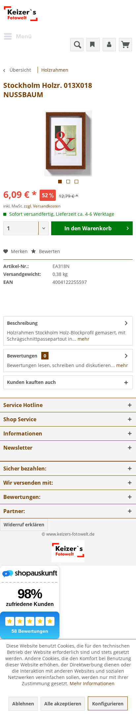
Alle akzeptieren (62, 703)
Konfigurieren (107, 703)
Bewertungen (22, 356)
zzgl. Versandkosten (42, 206)
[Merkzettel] (93, 44)
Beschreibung (22, 323)
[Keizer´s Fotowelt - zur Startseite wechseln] (20, 14)
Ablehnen (23, 703)
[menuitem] (17, 36)
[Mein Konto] (109, 44)
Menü (24, 36)
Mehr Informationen (92, 683)
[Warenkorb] (125, 44)
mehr (82, 339)
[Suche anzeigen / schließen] (77, 44)
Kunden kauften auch (31, 382)
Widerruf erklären (24, 524)
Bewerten (49, 251)
